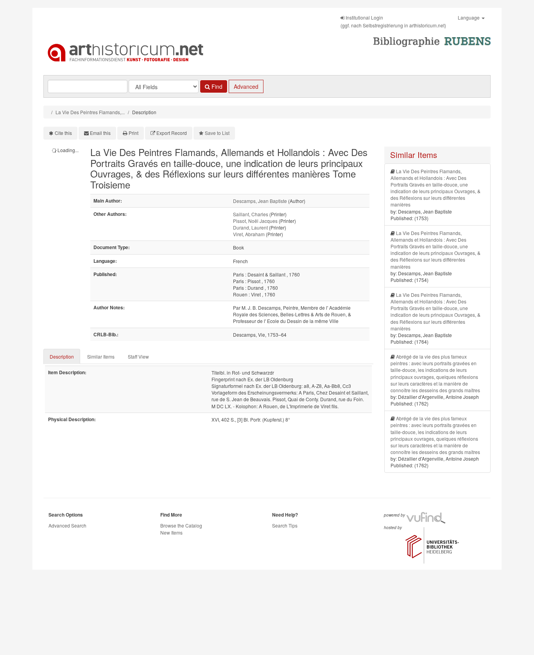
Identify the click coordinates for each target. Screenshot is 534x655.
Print (133, 132)
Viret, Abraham (249, 234)
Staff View (138, 356)
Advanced (246, 86)
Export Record (171, 132)
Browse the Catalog (181, 525)
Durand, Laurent (250, 227)
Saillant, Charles (250, 214)
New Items (171, 532)
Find (216, 86)
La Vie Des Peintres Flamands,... (90, 112)
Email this (100, 132)
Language (469, 17)
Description (62, 356)
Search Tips (284, 525)
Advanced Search (67, 525)
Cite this (63, 132)
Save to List (217, 132)
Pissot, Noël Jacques (255, 220)
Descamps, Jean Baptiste (260, 200)
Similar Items (101, 356)
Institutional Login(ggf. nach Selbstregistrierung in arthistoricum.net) (393, 21)
